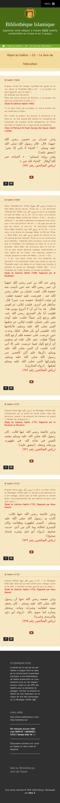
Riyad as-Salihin (17, 55)
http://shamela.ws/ (19, 719)
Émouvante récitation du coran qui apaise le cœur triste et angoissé (24, 746)
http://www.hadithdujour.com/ (24, 717)
